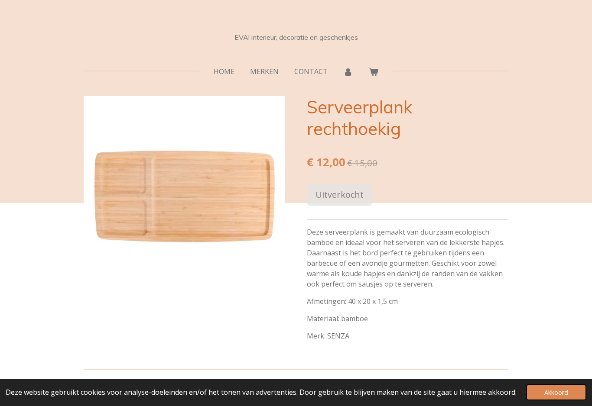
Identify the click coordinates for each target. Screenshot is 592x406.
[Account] (348, 71)
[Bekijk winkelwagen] (373, 71)
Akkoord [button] (556, 392)
